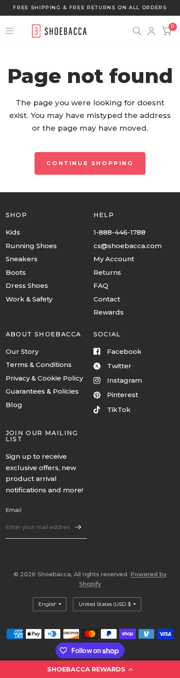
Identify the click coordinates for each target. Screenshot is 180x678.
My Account (113, 259)
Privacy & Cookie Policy (44, 378)
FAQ (100, 285)
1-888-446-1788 (119, 232)
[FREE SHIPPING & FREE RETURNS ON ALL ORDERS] (89, 7)
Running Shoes (31, 246)
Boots (16, 272)
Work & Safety (29, 299)
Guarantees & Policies (42, 391)
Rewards (108, 312)
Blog (14, 405)
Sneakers (22, 259)
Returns (107, 272)
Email (13, 509)
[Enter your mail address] (78, 527)
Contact (106, 299)
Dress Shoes (27, 285)
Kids (13, 232)
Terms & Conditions (39, 364)
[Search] (137, 31)
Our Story (22, 351)
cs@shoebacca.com (127, 246)
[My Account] (151, 31)
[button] (90, 669)
